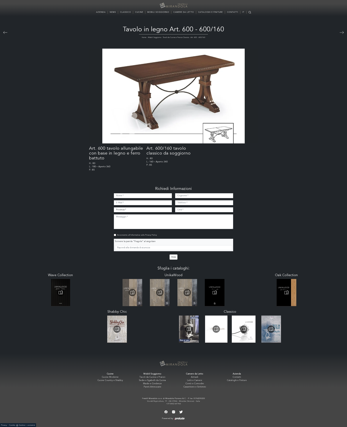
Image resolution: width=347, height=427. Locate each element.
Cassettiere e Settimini (194, 387)
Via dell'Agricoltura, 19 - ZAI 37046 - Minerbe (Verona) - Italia (173, 401)
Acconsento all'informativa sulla (137, 235)
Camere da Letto (183, 12)
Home (144, 37)
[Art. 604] (5, 32)
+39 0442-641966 (173, 404)
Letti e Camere (194, 380)
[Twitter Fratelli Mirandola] (181, 411)
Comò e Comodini (194, 384)
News (113, 12)
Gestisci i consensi (27, 425)
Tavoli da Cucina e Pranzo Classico (176, 37)
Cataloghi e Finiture (210, 12)
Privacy (4, 425)
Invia (173, 257)
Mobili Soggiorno (158, 12)
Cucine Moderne (110, 377)
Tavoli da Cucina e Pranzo (152, 377)
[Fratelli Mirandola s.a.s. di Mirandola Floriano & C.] (173, 5)
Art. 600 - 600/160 (198, 37)
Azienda (101, 12)
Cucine (139, 12)
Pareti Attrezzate (152, 387)
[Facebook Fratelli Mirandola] (166, 411)
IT (243, 12)
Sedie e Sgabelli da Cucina (152, 380)
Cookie (12, 425)
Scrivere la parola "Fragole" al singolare (135, 241)
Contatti (232, 12)
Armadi (194, 377)
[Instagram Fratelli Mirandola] (173, 411)
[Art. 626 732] (342, 32)
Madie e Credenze (152, 384)
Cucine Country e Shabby (110, 380)
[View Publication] (60, 292)
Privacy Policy (151, 235)
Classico (125, 12)
